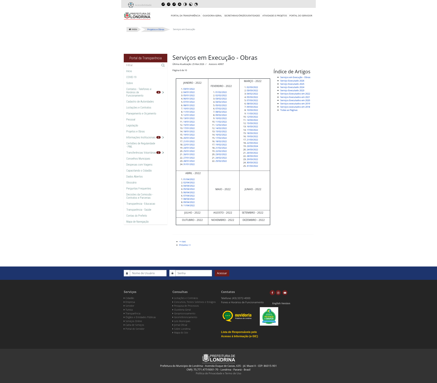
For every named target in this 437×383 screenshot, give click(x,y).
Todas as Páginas (289, 110)
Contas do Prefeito (136, 215)
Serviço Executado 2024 (292, 87)
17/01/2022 (189, 128)
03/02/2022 (221, 98)
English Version (281, 303)
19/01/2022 (189, 134)
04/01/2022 (189, 92)
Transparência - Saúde (138, 209)
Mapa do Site (181, 332)
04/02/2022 (221, 101)
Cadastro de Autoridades (140, 101)
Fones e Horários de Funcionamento (242, 302)
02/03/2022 (252, 87)
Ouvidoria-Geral (212, 15)
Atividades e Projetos (274, 15)
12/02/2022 (221, 124)
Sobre (129, 83)
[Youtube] (284, 292)
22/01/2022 (189, 144)
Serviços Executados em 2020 (295, 100)
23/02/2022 (221, 154)
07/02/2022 (221, 108)
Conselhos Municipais (138, 158)
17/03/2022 (252, 129)
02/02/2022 (221, 95)
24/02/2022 (221, 157)
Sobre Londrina (182, 328)
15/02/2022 (221, 131)
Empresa (130, 302)
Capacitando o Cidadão (139, 170)
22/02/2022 (221, 151)
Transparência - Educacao (140, 203)
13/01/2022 (189, 118)
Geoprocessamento (184, 313)
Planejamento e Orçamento (141, 113)
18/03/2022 (252, 133)
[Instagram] (278, 292)
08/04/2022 (189, 198)
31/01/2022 (189, 164)
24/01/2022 (189, 147)
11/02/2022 (221, 121)
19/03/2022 (252, 136)
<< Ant (182, 241)
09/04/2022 (189, 202)
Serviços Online (133, 321)
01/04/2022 (189, 179)
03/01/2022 (189, 88)
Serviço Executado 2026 (292, 80)
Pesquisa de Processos (186, 305)
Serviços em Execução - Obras (295, 77)
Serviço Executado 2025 (292, 83)
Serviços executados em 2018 (295, 106)
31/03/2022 (252, 165)
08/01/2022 (189, 105)
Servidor (129, 305)
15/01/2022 (189, 124)
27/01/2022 (189, 157)
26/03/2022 (252, 152)
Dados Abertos (134, 176)
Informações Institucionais (141, 137)
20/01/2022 (189, 137)
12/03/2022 (252, 116)
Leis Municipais (182, 321)
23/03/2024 (252, 146)
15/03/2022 (252, 123)
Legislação (132, 125)
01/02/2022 (221, 92)
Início (129, 71)
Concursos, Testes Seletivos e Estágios (195, 302)
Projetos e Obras (135, 131)
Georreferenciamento (185, 317)
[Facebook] (272, 292)
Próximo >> (185, 245)
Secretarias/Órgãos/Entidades (242, 15)
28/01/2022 (189, 160)
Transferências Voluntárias (141, 152)
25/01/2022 (189, 151)
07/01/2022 (189, 101)
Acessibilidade (143, 5)
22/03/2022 (252, 142)
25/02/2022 (221, 160)
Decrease (168, 4)
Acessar (222, 273)
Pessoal (130, 119)
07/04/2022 (189, 195)
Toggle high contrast (185, 4)
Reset (174, 4)
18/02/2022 (221, 141)
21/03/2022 (252, 139)
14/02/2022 (221, 128)
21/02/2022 (221, 147)
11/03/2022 (252, 113)
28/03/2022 (252, 156)
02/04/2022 (189, 182)
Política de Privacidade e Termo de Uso (218, 373)
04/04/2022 (189, 185)
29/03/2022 (252, 159)
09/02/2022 (221, 115)
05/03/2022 (252, 97)
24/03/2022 (252, 149)
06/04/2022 (189, 192)
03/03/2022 (252, 90)
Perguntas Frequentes (138, 188)
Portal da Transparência (185, 15)
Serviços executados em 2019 (295, 103)
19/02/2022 (221, 144)
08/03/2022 (252, 103)
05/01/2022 (189, 95)
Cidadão (129, 298)
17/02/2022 (221, 137)
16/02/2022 (221, 134)
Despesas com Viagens (139, 164)
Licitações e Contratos (138, 107)
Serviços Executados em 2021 (295, 97)
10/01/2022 (189, 108)
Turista (129, 309)
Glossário (131, 182)
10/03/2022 (252, 110)
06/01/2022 (189, 98)
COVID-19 (131, 77)
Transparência (132, 313)
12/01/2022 (189, 115)
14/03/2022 (252, 119)
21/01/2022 (189, 141)
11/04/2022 (189, 205)
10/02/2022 (221, 118)
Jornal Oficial (180, 324)
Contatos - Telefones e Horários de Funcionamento (138, 92)
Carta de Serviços (134, 324)
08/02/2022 (221, 111)
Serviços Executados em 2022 (295, 93)
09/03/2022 (252, 106)
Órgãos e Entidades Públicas (140, 317)
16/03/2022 (252, 126)
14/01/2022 (189, 121)
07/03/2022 (252, 100)
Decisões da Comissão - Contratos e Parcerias (139, 196)
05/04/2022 (189, 188)
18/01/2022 (189, 131)
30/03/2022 (252, 162)
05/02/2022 (221, 105)
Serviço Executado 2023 (292, 90)
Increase (163, 4)
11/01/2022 (189, 111)
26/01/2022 (189, 154)
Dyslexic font (179, 4)
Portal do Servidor (300, 15)
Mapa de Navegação (137, 221)
